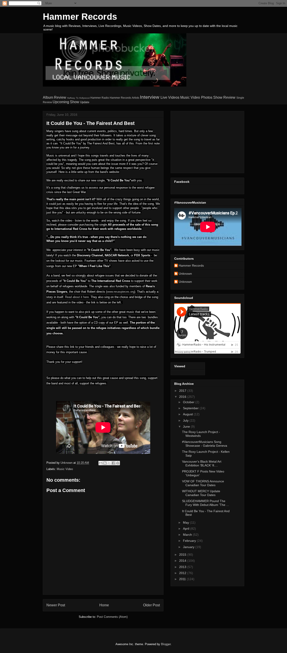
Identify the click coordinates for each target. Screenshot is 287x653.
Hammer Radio (99, 97)
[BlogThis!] (105, 463)
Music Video (190, 97)
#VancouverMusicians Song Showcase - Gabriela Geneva (204, 443)
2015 (183, 554)
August (188, 414)
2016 (183, 396)
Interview (149, 97)
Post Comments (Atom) (112, 616)
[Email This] (100, 463)
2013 (183, 567)
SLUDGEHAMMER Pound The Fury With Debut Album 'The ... (205, 503)
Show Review (224, 97)
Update (84, 102)
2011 (183, 579)
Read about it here (77, 297)
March (188, 534)
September (191, 408)
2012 (183, 573)
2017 (183, 390)
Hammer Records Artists (124, 97)
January (189, 547)
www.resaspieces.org (120, 291)
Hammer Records (80, 17)
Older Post (151, 605)
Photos (206, 97)
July (186, 420)
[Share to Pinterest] (117, 463)
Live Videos (170, 97)
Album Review (54, 97)
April (186, 528)
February (190, 540)
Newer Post (55, 605)
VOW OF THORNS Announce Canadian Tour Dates (203, 483)
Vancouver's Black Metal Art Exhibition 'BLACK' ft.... (201, 463)
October (189, 402)
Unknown (185, 273)
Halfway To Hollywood (78, 98)
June (187, 426)
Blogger (166, 644)
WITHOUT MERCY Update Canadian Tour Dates (201, 493)
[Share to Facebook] (113, 463)
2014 (183, 560)
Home (104, 605)
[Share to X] (109, 463)
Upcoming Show (66, 102)
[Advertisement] (202, 141)
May (186, 522)
